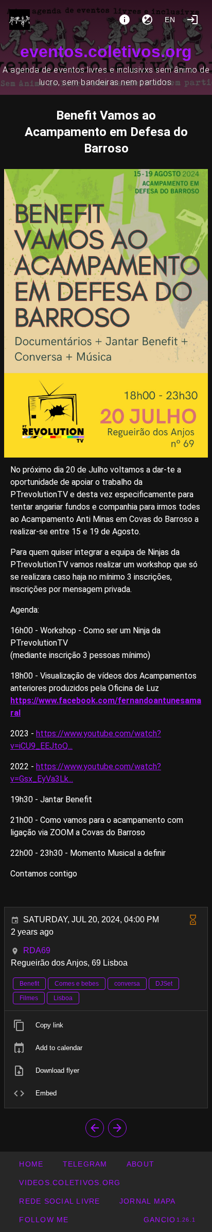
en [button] (170, 19)
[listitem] (106, 1025)
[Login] (192, 19)
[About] (124, 19)
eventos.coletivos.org (106, 51)
